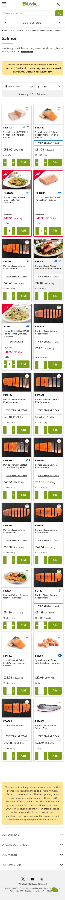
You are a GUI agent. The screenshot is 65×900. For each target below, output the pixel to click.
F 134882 (39, 721)
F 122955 (39, 326)
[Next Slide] (59, 23)
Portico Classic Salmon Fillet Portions (46, 332)
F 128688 (8, 460)
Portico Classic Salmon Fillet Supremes (46, 466)
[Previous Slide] (5, 23)
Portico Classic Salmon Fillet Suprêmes (14, 267)
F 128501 (7, 127)
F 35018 (7, 261)
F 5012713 (8, 193)
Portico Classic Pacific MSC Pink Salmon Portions (48, 199)
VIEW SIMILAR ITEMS (48, 143)
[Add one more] (13, 162)
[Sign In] (58, 5)
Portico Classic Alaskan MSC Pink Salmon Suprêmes (15, 200)
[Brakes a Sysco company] (31, 4)
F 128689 (7, 525)
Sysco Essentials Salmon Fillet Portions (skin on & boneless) (46, 135)
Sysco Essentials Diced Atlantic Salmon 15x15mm (47, 662)
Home (4, 30)
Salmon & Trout (46, 30)
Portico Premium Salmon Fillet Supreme (47, 401)
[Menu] (4, 4)
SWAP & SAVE (16, 341)
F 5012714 (40, 193)
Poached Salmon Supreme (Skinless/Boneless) (15, 596)
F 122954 (7, 395)
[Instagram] (42, 880)
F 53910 (7, 326)
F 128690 (39, 525)
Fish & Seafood (15, 30)
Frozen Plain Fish (31, 30)
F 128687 (39, 395)
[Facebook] (32, 880)
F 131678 (7, 590)
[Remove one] (4, 162)
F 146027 (7, 655)
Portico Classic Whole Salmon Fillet (45, 727)
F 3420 (38, 590)
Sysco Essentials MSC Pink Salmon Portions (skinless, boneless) (15, 135)
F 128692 (39, 460)
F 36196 (39, 261)
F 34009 (7, 721)
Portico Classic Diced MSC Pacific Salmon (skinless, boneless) (16, 334)
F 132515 (39, 655)
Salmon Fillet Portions (13, 725)
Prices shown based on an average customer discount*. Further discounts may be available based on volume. (32, 68)
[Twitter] (23, 880)
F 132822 (39, 127)
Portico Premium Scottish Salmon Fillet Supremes (15, 466)
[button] (59, 13)
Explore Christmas (32, 22)
